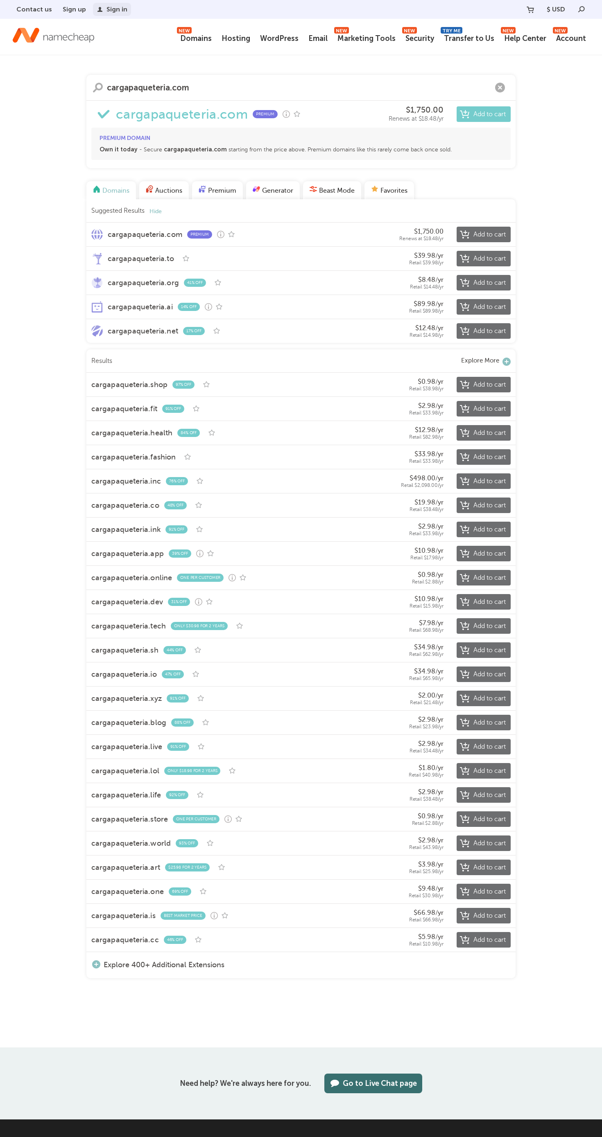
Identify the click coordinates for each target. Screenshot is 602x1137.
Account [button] (570, 37)
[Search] (581, 9)
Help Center (524, 37)
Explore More (480, 360)
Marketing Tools (366, 37)
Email (318, 38)
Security (419, 37)
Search (98, 87)
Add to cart (489, 114)
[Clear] (500, 87)
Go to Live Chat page (380, 1083)
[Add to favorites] (297, 114)
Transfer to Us (468, 37)
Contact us (34, 9)
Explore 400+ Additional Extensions (164, 964)
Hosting (236, 38)
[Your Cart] (530, 9)
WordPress (279, 38)
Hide (155, 211)
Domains (195, 37)
